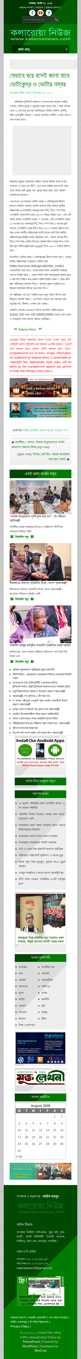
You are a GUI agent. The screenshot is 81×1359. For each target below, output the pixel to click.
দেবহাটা (22, 980)
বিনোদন (22, 1018)
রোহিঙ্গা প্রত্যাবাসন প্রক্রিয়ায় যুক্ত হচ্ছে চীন (34, 669)
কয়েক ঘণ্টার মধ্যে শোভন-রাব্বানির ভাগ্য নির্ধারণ (35, 718)
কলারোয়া (23, 967)
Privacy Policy (20, 1326)
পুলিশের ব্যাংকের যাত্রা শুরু (25, 728)
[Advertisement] (45, 64)
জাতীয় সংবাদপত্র (19, 1321)
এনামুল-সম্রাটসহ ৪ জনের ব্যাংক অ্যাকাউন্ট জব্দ (41, 872)
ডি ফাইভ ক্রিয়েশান (39, 1321)
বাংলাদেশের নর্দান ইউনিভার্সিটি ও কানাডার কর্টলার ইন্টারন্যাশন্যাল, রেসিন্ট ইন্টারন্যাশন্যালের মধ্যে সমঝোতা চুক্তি (41, 684)
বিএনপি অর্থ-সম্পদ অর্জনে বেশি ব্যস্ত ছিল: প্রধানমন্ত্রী (38, 733)
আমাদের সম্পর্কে (25, 7)
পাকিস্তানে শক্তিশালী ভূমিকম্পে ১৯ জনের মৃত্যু (41, 855)
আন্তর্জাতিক (47, 980)
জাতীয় (26, 430)
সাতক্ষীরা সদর (47, 967)
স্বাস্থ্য (44, 1012)
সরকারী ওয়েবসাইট (37, 1317)
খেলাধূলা (23, 1012)
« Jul (19, 1156)
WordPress (30, 1346)
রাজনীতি (34, 430)
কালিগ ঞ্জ (45, 986)
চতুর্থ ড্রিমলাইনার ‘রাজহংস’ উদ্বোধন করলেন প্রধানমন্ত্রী (39, 691)
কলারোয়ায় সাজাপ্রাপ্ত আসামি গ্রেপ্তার (37, 842)
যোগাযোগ (39, 7)
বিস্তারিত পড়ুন (22, 536)
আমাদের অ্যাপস (52, 7)
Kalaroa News (27, 329)
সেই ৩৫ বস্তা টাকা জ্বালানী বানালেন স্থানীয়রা (41, 848)
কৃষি (43, 1005)
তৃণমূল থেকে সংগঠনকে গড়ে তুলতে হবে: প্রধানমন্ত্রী (36, 709)
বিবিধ (43, 1018)
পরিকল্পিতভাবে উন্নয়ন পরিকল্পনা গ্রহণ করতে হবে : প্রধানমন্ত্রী (41, 723)
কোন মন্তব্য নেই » (58, 430)
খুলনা (21, 992)
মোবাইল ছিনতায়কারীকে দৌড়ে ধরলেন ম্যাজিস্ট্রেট (36, 714)
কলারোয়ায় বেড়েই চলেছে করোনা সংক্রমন (38, 836)
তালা (21, 973)
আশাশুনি (45, 973)
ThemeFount (31, 1341)
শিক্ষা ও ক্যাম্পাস (27, 1025)
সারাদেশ (43, 430)
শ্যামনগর (23, 986)
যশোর (44, 992)
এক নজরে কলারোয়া (58, 1317)
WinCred (41, 1350)
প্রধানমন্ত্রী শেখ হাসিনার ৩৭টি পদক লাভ (31, 696)
